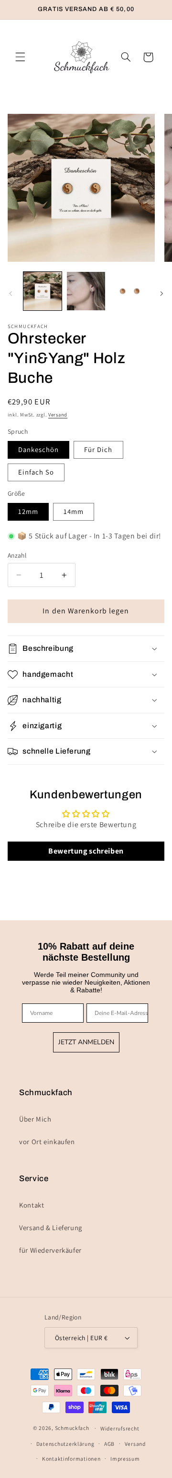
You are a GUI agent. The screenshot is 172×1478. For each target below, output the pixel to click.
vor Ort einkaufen (47, 1141)
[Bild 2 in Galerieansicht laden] (86, 291)
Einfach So (36, 471)
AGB (109, 1443)
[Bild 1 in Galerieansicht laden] (42, 291)
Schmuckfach (72, 1427)
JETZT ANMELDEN (86, 1042)
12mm (28, 511)
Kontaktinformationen (71, 1458)
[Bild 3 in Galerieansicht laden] (129, 291)
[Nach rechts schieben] (161, 294)
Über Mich (35, 1119)
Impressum (125, 1458)
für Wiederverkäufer (50, 1250)
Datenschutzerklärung (65, 1443)
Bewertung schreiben (86, 851)
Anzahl (17, 555)
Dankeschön (38, 449)
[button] (20, 57)
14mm (74, 511)
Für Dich (98, 449)
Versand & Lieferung (50, 1227)
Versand (57, 414)
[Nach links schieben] (10, 294)
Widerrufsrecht (119, 1428)
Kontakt (31, 1204)
